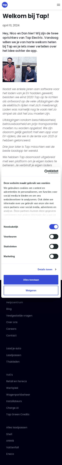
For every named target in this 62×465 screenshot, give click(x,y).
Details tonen (45, 269)
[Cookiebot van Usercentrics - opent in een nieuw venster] (44, 172)
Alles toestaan (31, 279)
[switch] (53, 236)
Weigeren (31, 290)
